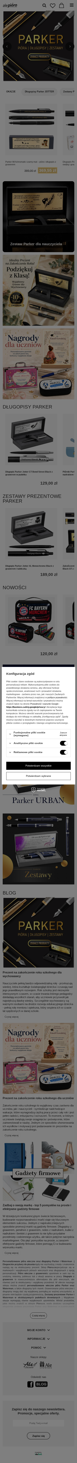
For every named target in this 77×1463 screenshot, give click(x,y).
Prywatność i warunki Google (44, 704)
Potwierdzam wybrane (38, 775)
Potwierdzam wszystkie (38, 765)
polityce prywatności (57, 697)
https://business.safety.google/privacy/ (25, 707)
